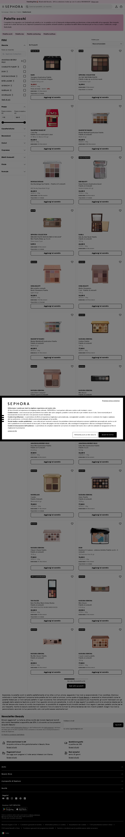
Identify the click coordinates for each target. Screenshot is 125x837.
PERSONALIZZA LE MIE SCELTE (85, 434)
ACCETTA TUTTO (107, 434)
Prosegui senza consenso (111, 400)
